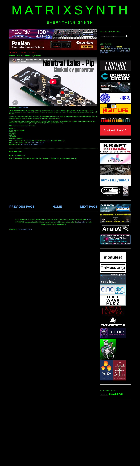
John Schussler (23, 107)
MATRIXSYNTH (70, 10)
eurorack (25, 144)
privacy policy (81, 222)
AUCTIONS (125, 49)
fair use (89, 219)
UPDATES (113, 49)
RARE (119, 49)
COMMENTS (104, 51)
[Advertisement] (115, 433)
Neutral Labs (37, 144)
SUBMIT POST (109, 47)
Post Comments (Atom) (25, 229)
